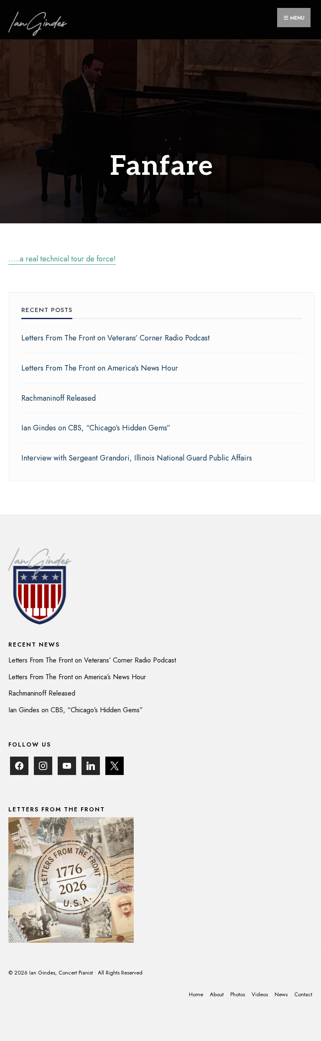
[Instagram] (43, 765)
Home (196, 994)
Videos (260, 994)
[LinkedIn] (91, 765)
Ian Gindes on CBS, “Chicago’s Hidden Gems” (96, 427)
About (217, 994)
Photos (237, 994)
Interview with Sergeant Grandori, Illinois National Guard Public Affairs (136, 458)
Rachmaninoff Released (58, 398)
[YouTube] (67, 765)
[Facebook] (19, 765)
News (281, 994)
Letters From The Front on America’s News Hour (99, 368)
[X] (114, 765)
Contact (303, 994)
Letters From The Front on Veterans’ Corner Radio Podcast (115, 338)
